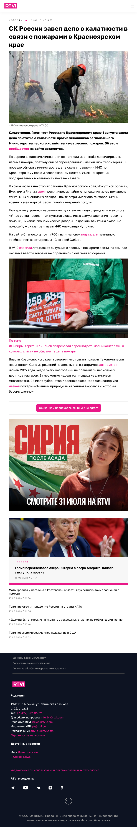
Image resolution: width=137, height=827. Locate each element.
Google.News (22, 756)
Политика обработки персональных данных (39, 668)
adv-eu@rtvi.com (42, 731)
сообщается (19, 149)
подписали (89, 234)
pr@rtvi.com (40, 726)
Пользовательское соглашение (31, 663)
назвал (14, 386)
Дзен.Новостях (28, 752)
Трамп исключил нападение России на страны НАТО (45, 606)
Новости (16, 20)
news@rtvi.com (42, 722)
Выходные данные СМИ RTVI (29, 657)
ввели (42, 192)
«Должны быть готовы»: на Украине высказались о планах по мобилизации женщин (67, 619)
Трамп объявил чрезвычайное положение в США (42, 632)
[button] (133, 6)
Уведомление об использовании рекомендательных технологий (55, 770)
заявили (25, 248)
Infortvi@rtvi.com (52, 717)
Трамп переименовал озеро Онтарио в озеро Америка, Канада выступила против (64, 570)
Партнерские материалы (28, 735)
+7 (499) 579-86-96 (29, 713)
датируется (108, 365)
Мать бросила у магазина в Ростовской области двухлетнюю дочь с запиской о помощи (64, 591)
